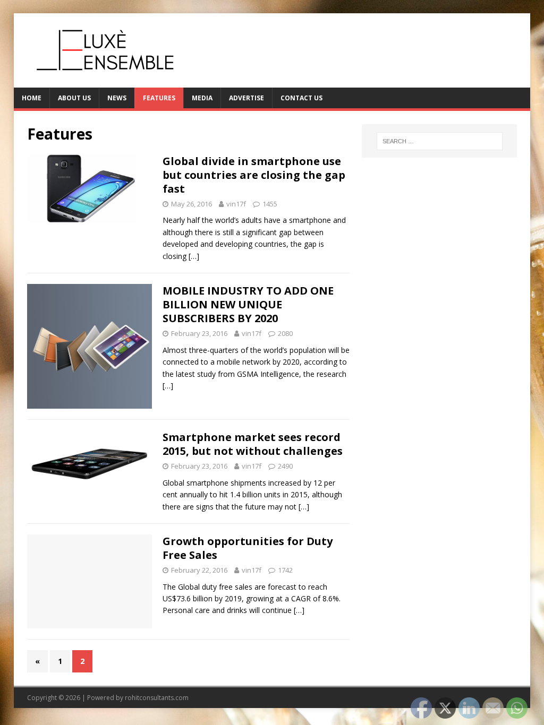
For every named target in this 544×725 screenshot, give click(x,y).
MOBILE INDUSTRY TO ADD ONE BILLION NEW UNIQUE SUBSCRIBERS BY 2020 (248, 304)
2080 (285, 333)
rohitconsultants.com (157, 697)
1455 (269, 204)
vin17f (236, 204)
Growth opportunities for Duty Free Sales (248, 548)
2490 (285, 466)
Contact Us (301, 97)
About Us (74, 97)
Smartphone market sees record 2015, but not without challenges (253, 444)
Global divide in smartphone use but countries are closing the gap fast (254, 175)
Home (31, 97)
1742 (285, 570)
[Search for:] (439, 141)
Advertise (246, 97)
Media (202, 97)
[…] (194, 256)
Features (159, 97)
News (116, 97)
